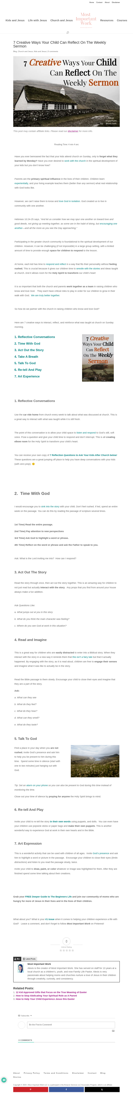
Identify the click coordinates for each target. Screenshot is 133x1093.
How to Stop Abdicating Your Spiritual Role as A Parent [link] (46, 995)
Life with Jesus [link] (37, 20)
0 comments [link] (53, 51)
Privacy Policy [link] (32, 1073)
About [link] (107, 2)
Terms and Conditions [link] (56, 1073)
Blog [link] (15, 51)
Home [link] (91, 2)
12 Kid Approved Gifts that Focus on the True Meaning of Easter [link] (51, 992)
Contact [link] (99, 2)
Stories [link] (17, 1077)
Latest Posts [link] (30, 959)
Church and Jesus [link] (61, 20)
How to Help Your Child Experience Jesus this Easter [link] (45, 999)
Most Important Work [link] (39, 964)
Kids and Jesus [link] (15, 20)
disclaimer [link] (73, 131)
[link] (86, 20)
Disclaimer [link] (116, 2)
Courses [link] (122, 20)
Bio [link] (18, 959)
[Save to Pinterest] (30, 1089)
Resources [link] (106, 20)
